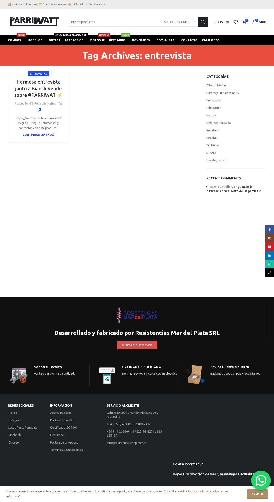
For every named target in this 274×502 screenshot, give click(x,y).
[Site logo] (34, 21)
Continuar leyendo (38, 134)
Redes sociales (21, 405)
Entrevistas (38, 74)
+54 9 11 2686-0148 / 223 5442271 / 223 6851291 (134, 433)
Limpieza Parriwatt (218, 122)
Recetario (212, 130)
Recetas (211, 137)
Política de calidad (62, 420)
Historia (211, 115)
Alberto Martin (216, 85)
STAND (211, 153)
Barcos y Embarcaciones (222, 93)
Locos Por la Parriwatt (22, 427)
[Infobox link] (137, 320)
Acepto (257, 493)
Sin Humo (212, 145)
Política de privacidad (64, 442)
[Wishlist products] (235, 22)
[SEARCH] (203, 22)
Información (61, 405)
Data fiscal (57, 435)
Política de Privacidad (202, 491)
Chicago (13, 442)
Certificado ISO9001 (64, 427)
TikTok (12, 413)
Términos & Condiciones (66, 450)
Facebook (14, 435)
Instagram (14, 420)
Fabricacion (213, 108)
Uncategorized (216, 160)
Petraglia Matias (45, 103)
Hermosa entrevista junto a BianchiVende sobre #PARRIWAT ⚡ (38, 88)
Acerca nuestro (60, 413)
